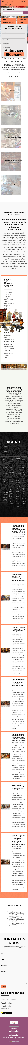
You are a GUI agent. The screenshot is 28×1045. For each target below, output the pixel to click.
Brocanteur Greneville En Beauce (9, 920)
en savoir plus (14, 101)
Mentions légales (14, 1038)
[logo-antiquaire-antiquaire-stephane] (14, 1023)
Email (2, 959)
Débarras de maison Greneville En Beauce (20, 922)
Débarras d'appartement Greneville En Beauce (9, 913)
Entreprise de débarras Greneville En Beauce (20, 914)
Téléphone (4, 965)
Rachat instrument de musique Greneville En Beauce (16, 922)
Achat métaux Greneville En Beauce (12, 922)
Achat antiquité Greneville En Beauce (16, 913)
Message (3, 971)
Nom (2, 953)
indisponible (7, 1003)
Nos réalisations (8, 21)
